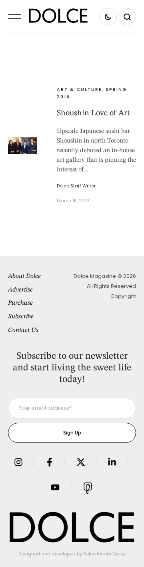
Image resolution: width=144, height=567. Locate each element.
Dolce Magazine (95, 276)
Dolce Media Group (104, 554)
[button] (14, 16)
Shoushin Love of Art (93, 113)
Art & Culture (79, 89)
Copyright (123, 296)
